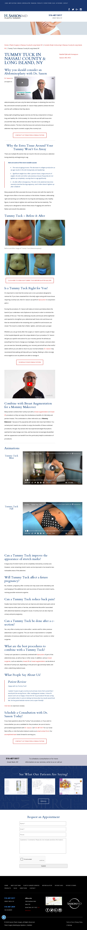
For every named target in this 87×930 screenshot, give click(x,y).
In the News (59, 3)
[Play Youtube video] (29, 384)
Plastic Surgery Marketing (11, 925)
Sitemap (69, 925)
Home (6, 3)
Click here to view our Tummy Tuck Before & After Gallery (29, 280)
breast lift (26, 661)
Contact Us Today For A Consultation (29, 135)
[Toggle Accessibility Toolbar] (4, 917)
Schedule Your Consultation (30, 362)
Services (19, 3)
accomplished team (10, 734)
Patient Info (59, 885)
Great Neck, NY (57, 18)
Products (40, 3)
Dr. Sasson (7, 78)
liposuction (42, 300)
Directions (23, 888)
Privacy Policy (78, 922)
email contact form (43, 731)
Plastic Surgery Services (31, 885)
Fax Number (8, 910)
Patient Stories (48, 3)
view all (44, 801)
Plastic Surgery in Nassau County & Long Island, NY (26, 45)
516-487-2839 (9, 907)
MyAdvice (23, 925)
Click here (7, 706)
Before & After (26, 3)
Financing (33, 3)
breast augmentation (41, 412)
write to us (50, 762)
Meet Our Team (12, 3)
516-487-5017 (55, 15)
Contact (65, 3)
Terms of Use (70, 922)
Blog (53, 3)
